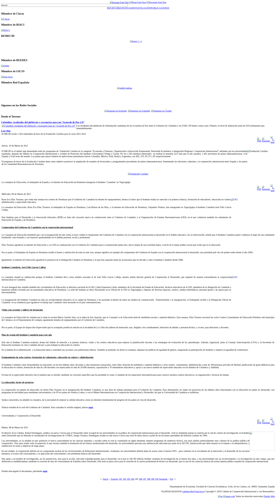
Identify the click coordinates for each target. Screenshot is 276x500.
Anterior (114, 479)
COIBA (117, 8)
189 (152, 479)
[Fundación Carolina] (138, 174)
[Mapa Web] (204, 491)
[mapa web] (229, 496)
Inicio (105, 479)
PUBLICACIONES (160, 8)
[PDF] (259, 141)
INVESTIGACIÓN (141, 8)
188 (148, 479)
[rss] (220, 496)
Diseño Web (269, 496)
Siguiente (163, 479)
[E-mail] (272, 142)
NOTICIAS (126, 8)
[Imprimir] (266, 141)
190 (156, 479)
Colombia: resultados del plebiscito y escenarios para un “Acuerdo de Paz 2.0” (42, 122)
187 (144, 479)
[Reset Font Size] (137, 2)
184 (132, 479)
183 (128, 479)
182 (124, 479)
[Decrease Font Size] (156, 2)
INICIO (110, 8)
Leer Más (5, 131)
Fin (171, 479)
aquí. (90, 407)
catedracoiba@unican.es (193, 491)
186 (140, 479)
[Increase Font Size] (119, 2)
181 (120, 479)
